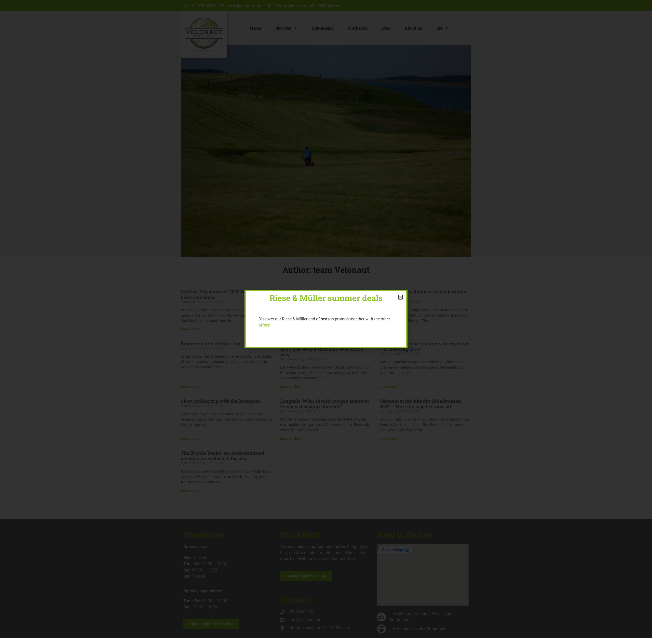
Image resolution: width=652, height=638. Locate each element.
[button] (400, 297)
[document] (326, 319)
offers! (264, 325)
